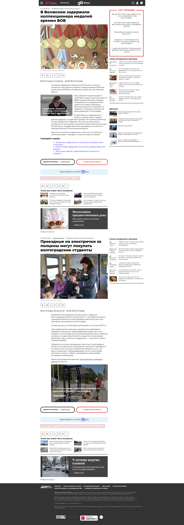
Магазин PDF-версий (119, 486)
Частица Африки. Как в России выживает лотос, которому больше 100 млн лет (130, 70)
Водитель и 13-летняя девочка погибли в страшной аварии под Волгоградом (126, 41)
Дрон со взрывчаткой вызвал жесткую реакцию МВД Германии (129, 140)
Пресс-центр (106, 486)
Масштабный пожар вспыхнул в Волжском (126, 33)
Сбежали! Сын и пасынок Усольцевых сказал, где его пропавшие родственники (131, 243)
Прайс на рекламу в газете (72, 486)
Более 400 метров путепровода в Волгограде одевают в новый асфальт (61, 443)
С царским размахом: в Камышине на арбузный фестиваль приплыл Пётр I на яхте (126, 50)
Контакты (57, 486)
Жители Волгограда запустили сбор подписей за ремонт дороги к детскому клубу (61, 449)
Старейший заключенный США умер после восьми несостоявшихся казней (130, 120)
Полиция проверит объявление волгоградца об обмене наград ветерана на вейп (60, 201)
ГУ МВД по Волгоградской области (52, 70)
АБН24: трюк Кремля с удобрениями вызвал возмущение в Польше (130, 133)
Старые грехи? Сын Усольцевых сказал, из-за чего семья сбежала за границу (130, 84)
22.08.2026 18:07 (45, 238)
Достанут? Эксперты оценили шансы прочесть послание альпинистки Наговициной (131, 257)
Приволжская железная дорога (51, 300)
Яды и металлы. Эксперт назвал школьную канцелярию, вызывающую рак (129, 91)
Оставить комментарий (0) (92, 162)
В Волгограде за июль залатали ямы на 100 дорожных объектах (93, 449)
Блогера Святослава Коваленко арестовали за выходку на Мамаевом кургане (126, 24)
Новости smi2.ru (47, 232)
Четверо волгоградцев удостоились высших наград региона (59, 195)
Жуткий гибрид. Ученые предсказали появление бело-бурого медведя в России (131, 250)
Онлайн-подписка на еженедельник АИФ (68, 488)
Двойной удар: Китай (125, 126)
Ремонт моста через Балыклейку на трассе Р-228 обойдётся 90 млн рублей (94, 443)
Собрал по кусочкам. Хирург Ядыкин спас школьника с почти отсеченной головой (131, 63)
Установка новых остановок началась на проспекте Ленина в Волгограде (76, 389)
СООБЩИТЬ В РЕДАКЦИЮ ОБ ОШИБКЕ (96, 488)
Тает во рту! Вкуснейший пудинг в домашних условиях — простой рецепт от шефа (130, 77)
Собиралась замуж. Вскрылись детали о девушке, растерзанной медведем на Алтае (130, 264)
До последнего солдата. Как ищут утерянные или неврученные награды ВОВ (94, 201)
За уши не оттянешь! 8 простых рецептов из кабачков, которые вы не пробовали (131, 278)
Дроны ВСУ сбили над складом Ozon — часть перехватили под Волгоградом (126, 16)
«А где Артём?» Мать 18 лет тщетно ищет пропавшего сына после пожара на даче (130, 271)
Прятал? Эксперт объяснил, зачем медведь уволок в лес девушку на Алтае (130, 98)
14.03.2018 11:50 (45, 8)
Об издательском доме (92, 486)
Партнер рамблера (73, 517)
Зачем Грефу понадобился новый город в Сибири (129, 112)
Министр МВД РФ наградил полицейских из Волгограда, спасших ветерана (93, 195)
